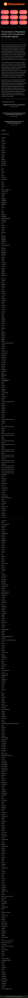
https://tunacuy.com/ (5, 245)
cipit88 (2, 149)
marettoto (3, 481)
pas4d (2, 561)
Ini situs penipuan (4, 392)
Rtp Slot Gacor (4, 665)
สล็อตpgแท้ (3, 198)
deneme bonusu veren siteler (7, 896)
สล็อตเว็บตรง (3, 165)
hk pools (3, 547)
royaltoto (3, 227)
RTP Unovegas (4, 924)
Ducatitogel (3, 510)
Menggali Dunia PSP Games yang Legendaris (14, 104)
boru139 (3, 659)
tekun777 (3, 693)
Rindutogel (3, 745)
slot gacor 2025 (4, 926)
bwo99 (2, 552)
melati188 (3, 501)
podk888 (3, 280)
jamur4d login (4, 739)
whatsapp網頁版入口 (5, 380)
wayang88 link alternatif (6, 960)
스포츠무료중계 (4, 563)
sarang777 (3, 851)
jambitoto (3, 848)
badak (2, 414)
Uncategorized (21, 40)
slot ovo (3, 971)
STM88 (2, 387)
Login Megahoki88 (5, 629)
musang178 (3, 262)
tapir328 (3, 430)
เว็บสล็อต (3, 159)
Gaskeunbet (3, 931)
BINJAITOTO (3, 807)
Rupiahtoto (3, 775)
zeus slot (3, 599)
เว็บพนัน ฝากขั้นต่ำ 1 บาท (6, 190)
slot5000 (3, 969)
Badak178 (3, 318)
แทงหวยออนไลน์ (4, 533)
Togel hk (5, 22)
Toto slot (3, 549)
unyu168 (3, 825)
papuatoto (3, 513)
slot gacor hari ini (4, 191)
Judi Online (23, 12)
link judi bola (3, 750)
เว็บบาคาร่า (3, 278)
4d (1, 166)
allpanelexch (3, 656)
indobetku (3, 746)
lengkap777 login (4, 593)
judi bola (3, 307)
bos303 (2, 632)
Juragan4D (3, 389)
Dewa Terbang (4, 923)
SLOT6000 (3, 346)
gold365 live (3, 369)
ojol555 (2, 686)
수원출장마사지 (4, 675)
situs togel (3, 143)
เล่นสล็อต (3, 270)
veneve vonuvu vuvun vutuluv (7, 940)
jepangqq (3, 609)
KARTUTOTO (3, 716)
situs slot (3, 207)
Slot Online (14, 17)
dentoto (3, 802)
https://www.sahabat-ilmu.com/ (7, 343)
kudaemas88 (3, 613)
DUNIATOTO (3, 718)
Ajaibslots (3, 919)
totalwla (3, 729)
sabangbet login (4, 890)
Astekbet (3, 928)
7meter (2, 627)
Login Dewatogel (4, 937)
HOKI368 (3, 634)
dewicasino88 (4, 483)
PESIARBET (3, 583)
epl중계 (2, 704)
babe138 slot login (4, 839)
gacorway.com (4, 353)
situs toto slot (4, 832)
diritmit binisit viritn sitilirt (6, 942)
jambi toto (3, 828)
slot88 (2, 154)
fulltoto (2, 803)
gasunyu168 (3, 773)
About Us (23, 22)
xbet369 (3, 668)
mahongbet (3, 161)
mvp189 (3, 819)
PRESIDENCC (3, 275)
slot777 (2, 168)
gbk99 (2, 383)
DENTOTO (3, 814)
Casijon (2, 197)
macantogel (3, 579)
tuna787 (3, 261)
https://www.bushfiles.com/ (6, 755)
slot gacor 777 (4, 608)
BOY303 (2, 527)
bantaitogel (3, 147)
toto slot (3, 246)
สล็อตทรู (3, 334)
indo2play (3, 736)
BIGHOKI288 (3, 602)
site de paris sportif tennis (6, 497)
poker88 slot (3, 520)
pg (1, 691)
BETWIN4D (3, 741)
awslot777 (3, 780)
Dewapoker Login (4, 907)
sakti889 (3, 650)
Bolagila (2, 933)
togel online (3, 359)
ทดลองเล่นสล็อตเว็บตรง (5, 218)
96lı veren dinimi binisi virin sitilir (7, 401)
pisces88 (3, 987)
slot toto (3, 759)
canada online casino (5, 709)
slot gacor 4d (3, 193)
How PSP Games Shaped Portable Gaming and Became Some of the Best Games (14, 113)
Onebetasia (3, 625)
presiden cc (3, 697)
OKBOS (2, 862)
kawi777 (3, 752)
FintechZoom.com (4, 351)
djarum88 (3, 638)
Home (5, 12)
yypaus (2, 732)
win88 (2, 892)
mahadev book (4, 657)
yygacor (2, 720)
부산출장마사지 (4, 679)
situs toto (3, 172)
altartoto (3, 140)
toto (2, 173)
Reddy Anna (3, 680)
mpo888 (3, 713)
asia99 (2, 874)
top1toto (3, 618)
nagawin (3, 858)
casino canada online (5, 670)
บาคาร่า (2, 543)
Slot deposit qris (4, 867)
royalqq (2, 700)
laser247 (3, 648)
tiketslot (3, 947)
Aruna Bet (3, 921)
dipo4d (2, 654)
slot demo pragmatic (5, 524)
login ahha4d (3, 794)
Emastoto (3, 590)
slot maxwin (3, 595)
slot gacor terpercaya (5, 958)
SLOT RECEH (3, 967)
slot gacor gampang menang (6, 636)
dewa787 (3, 255)
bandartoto (3, 702)
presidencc (3, 707)
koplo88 (3, 965)
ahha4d (2, 663)
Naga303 (3, 615)
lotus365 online (4, 705)
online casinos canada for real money (8, 640)
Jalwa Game (3, 600)
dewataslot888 (4, 753)
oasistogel (3, 805)
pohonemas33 (4, 835)
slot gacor (3, 141)
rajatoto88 (3, 581)
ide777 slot (3, 517)
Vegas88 (3, 930)
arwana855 (3, 222)
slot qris (2, 624)
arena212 (3, 309)
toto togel (3, 885)
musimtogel (3, 743)
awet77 (2, 860)
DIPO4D (2, 643)
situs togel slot (4, 576)
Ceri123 (2, 325)
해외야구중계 (4, 474)
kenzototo (3, 611)
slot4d (2, 157)
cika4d (2, 876)
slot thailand (3, 526)
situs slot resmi (4, 487)
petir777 (3, 604)
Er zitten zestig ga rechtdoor (6, 988)
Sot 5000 (23, 17)
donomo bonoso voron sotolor (7, 946)
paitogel (3, 771)
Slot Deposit (4, 17)
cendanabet (14, 12)
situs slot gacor (4, 800)
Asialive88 (3, 935)
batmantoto (3, 821)
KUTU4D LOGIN (4, 488)
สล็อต (2, 170)
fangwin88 (3, 152)
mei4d (2, 499)
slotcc (10, 51)
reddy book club (4, 652)
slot (2, 181)
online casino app (4, 673)
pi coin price (3, 490)
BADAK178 (3, 232)
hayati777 (3, 962)
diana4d (3, 195)
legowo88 (3, 844)
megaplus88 (3, 606)
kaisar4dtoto (3, 761)
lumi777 (2, 869)
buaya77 (3, 485)
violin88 (2, 953)
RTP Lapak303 (4, 901)
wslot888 (3, 757)
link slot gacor (4, 898)
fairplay (2, 661)
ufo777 (2, 688)
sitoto (2, 796)
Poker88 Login (4, 903)
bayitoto (3, 145)
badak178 (3, 150)
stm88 (2, 522)
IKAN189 (3, 287)
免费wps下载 (3, 375)
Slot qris (3, 826)
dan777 (2, 641)
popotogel (3, 163)
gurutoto (3, 348)
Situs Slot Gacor (4, 979)
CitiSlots (3, 905)
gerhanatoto (3, 480)
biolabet (3, 616)
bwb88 (2, 400)
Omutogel (3, 748)
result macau (3, 944)
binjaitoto (3, 711)
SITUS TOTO (3, 515)
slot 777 (2, 882)
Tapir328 (3, 225)
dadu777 (3, 243)
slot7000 (3, 666)
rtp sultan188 (4, 179)
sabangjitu (3, 889)
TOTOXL (3, 647)
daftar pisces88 (4, 949)
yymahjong (3, 689)
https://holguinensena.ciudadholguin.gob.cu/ (10, 723)
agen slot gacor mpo (5, 592)
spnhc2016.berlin (4, 496)
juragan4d (3, 355)
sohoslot (3, 512)
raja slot (2, 951)
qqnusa (2, 798)
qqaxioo (3, 677)
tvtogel (2, 698)
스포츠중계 (3, 985)
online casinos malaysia (5, 912)
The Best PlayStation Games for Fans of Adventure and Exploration (14, 122)
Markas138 (3, 834)
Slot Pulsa (3, 850)
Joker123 (14, 22)
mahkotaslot (3, 478)
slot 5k (2, 205)
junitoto (3, 476)
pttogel (2, 842)
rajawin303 (3, 789)
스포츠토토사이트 (4, 846)
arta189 (2, 296)
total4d (2, 684)
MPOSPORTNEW (4, 737)
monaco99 (3, 778)
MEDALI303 (3, 864)
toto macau (3, 294)
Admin (4, 40)
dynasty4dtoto (4, 762)
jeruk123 (3, 672)
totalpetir (3, 730)
